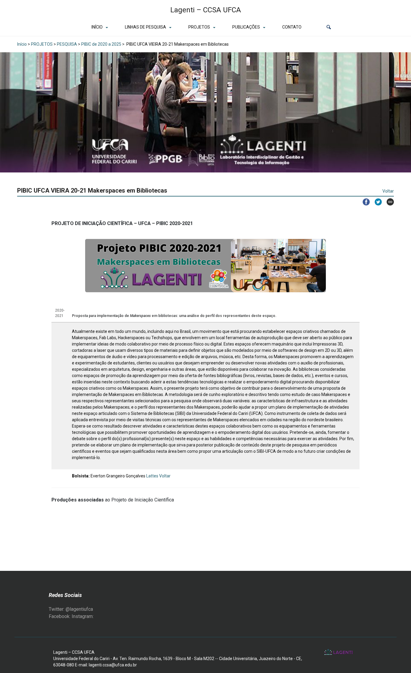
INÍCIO (97, 27)
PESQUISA (67, 44)
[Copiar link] (388, 202)
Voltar (388, 191)
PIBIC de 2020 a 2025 (101, 44)
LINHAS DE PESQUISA (145, 27)
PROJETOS (199, 27)
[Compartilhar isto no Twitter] (376, 202)
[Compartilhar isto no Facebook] (364, 202)
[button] (328, 27)
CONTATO (291, 27)
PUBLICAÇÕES (246, 27)
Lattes (152, 476)
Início (22, 44)
